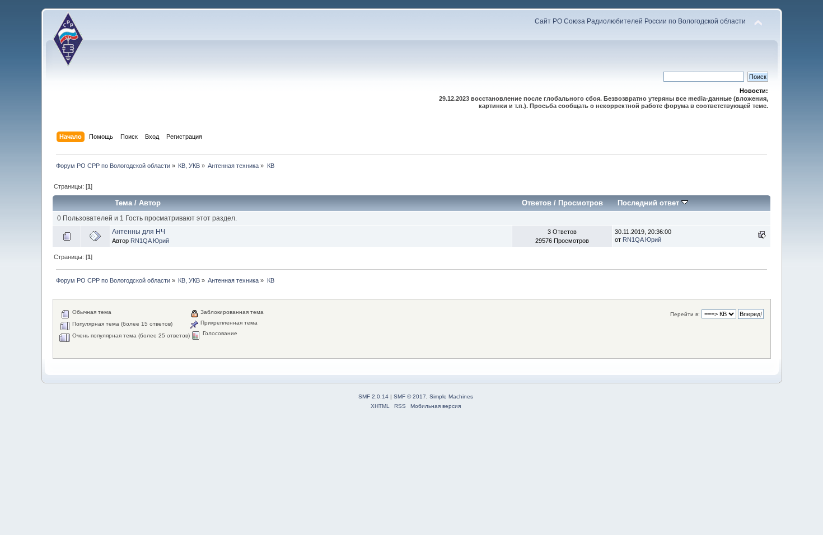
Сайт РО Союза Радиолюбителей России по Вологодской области (640, 21)
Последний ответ (649, 203)
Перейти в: (685, 314)
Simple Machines (451, 396)
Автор (150, 203)
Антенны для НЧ (138, 232)
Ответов (536, 203)
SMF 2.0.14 (373, 396)
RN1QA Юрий (149, 240)
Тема (123, 203)
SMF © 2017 (410, 396)
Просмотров (580, 203)
